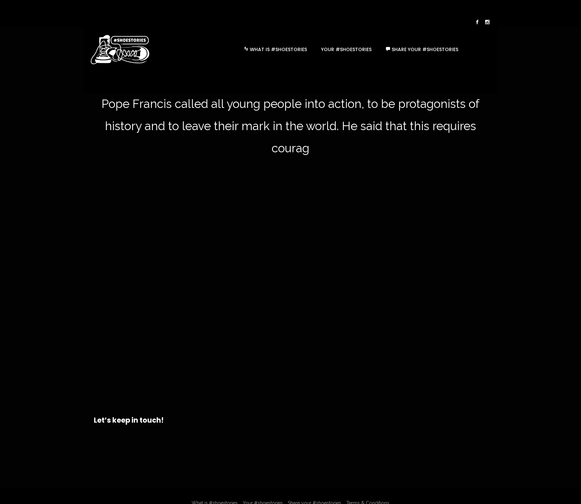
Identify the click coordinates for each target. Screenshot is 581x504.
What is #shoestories (277, 49)
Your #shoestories (346, 49)
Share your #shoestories (424, 49)
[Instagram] (487, 22)
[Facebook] (477, 22)
